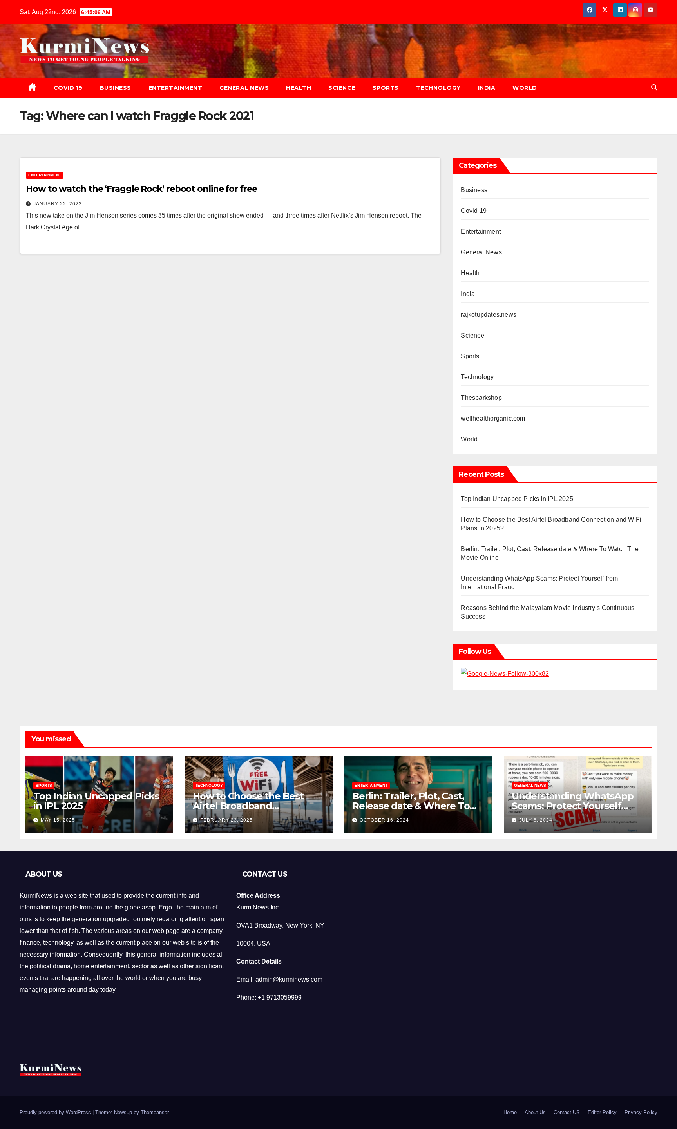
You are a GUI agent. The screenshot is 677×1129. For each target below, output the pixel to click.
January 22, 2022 (57, 204)
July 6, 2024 (535, 820)
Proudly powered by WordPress (56, 1112)
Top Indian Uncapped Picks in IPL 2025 (517, 499)
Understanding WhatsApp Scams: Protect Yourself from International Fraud (573, 805)
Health (298, 87)
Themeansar (154, 1112)
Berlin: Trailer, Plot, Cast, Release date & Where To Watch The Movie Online (410, 805)
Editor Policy (602, 1112)
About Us (535, 1112)
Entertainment (175, 87)
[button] (654, 87)
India (487, 87)
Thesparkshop (481, 397)
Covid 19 (68, 87)
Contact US (567, 1112)
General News (244, 87)
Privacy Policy (641, 1112)
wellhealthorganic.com (493, 418)
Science (341, 87)
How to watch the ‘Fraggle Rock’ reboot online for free (141, 188)
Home (510, 1112)
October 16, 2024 (384, 820)
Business (115, 87)
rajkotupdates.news (488, 314)
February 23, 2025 (226, 820)
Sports (386, 87)
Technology (438, 87)
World (524, 87)
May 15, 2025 (58, 820)
